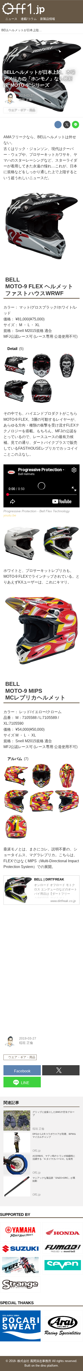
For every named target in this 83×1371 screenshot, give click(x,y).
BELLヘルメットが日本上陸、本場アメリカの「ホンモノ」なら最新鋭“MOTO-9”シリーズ (39, 78)
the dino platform (47, 1365)
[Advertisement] (38, 937)
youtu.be (9, 515)
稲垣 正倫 (25, 99)
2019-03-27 (26, 95)
